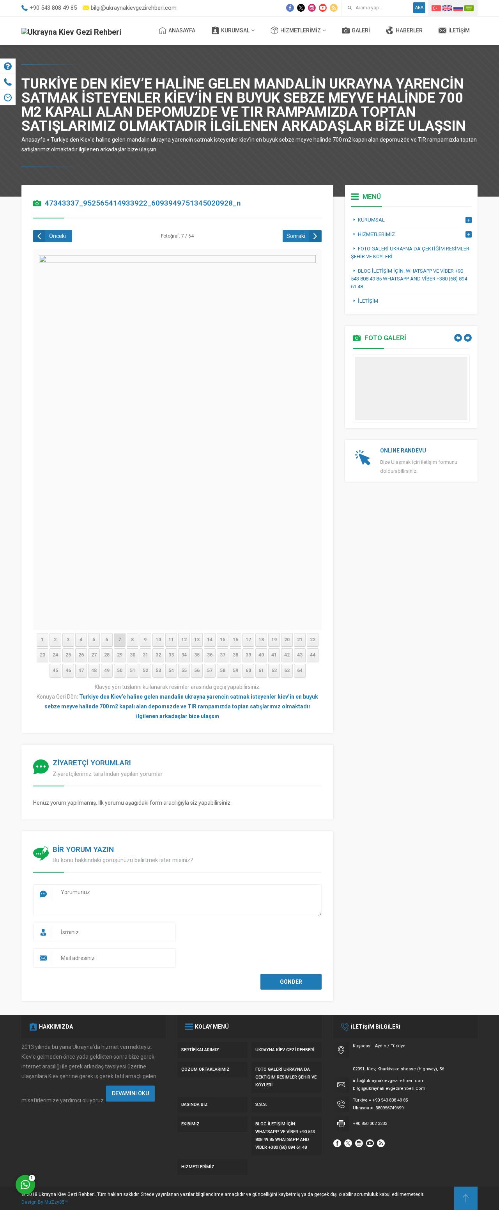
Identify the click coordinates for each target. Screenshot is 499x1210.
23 (42, 655)
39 (248, 655)
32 (158, 655)
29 (119, 655)
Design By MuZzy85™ (44, 1202)
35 (197, 655)
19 (274, 639)
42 (287, 655)
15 (222, 639)
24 (55, 655)
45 (55, 670)
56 (197, 670)
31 (145, 655)
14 (209, 639)
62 (274, 670)
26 (81, 655)
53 (158, 670)
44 (312, 655)
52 (145, 670)
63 (287, 670)
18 (261, 639)
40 (261, 655)
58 (222, 670)
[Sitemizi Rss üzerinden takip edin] (334, 8)
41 (274, 655)
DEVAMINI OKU (130, 1093)
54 (171, 670)
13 (197, 639)
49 (107, 670)
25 (68, 655)
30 (132, 655)
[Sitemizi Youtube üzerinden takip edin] (323, 8)
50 (119, 670)
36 (209, 655)
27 (94, 655)
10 (158, 639)
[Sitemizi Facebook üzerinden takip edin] (290, 8)
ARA (419, 7)
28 (107, 655)
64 (300, 670)
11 (171, 639)
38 (235, 655)
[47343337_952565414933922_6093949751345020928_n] (177, 619)
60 (248, 670)
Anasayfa (33, 140)
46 (68, 670)
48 (94, 670)
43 (300, 655)
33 (171, 655)
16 (235, 639)
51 (132, 670)
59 (235, 670)
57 (209, 670)
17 (248, 639)
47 (81, 670)
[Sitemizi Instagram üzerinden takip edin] (312, 8)
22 (312, 639)
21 (300, 639)
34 (184, 655)
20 (287, 639)
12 (184, 639)
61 (261, 670)
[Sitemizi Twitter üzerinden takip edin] (301, 8)
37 (222, 655)
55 (184, 670)
